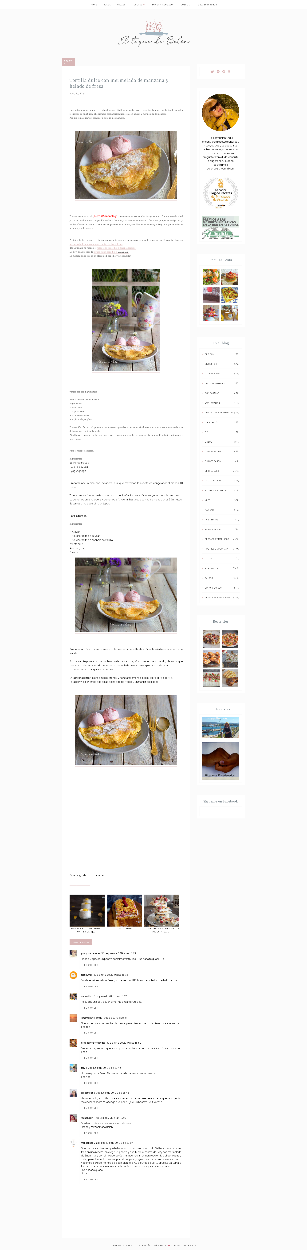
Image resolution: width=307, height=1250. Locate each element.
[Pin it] (79, 883)
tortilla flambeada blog (111, 251)
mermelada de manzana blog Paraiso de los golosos (96, 244)
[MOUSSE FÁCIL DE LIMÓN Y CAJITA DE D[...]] (87, 911)
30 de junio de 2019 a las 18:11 (112, 1017)
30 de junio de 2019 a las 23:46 (111, 1092)
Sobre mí (186, 5)
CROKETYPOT (87, 1092)
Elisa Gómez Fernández (93, 1042)
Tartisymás (87, 974)
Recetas (137, 5)
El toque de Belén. (141, 1245)
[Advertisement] (126, 847)
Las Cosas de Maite (185, 1245)
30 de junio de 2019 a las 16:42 (109, 996)
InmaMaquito (88, 1017)
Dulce (107, 5)
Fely (83, 1067)
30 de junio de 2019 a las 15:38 (111, 974)
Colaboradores (207, 5)
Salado (121, 5)
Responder (91, 965)
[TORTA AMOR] (124, 911)
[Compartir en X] (73, 883)
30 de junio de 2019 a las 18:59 (123, 1042)
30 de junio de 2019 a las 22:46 (103, 1067)
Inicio (93, 5)
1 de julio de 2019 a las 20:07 (117, 1142)
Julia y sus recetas (90, 953)
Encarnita (86, 996)
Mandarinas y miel (90, 1142)
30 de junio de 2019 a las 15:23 (118, 953)
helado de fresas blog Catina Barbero (116, 247)
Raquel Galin (87, 1117)
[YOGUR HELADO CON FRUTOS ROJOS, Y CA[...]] (161, 911)
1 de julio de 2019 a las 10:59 (110, 1118)
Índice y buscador (163, 5)
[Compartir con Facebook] (86, 883)
